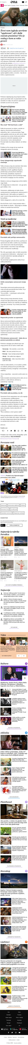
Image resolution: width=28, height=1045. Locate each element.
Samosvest (3, 505)
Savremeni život (5, 509)
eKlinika (5, 732)
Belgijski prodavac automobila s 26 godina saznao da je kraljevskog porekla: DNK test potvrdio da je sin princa (13, 621)
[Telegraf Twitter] (12, 1032)
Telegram (15, 438)
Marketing (10, 1037)
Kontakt (18, 1039)
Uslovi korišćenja (20, 497)
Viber (10, 438)
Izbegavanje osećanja (19, 513)
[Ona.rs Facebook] (8, 1032)
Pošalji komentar (14, 525)
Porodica (3, 27)
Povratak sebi (13, 509)
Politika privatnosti (12, 1039)
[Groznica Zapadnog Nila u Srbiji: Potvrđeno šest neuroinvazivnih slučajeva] (6, 762)
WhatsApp (4, 438)
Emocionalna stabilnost (13, 505)
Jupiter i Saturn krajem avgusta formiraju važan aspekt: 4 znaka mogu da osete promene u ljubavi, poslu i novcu (13, 601)
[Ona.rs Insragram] (15, 1032)
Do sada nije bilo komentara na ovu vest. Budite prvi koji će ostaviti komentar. (14, 521)
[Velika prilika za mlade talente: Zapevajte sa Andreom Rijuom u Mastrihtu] (6, 721)
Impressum (15, 1037)
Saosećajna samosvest (6, 513)
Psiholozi (23, 505)
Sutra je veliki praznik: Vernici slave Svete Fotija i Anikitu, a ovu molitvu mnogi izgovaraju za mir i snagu (13, 594)
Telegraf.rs (4, 2)
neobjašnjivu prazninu (18, 63)
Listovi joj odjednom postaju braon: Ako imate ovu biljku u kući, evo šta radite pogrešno (13, 608)
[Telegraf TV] (19, 1032)
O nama (5, 1037)
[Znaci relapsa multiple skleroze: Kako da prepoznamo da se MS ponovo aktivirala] (6, 771)
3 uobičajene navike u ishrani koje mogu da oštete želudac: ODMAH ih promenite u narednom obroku (12, 614)
